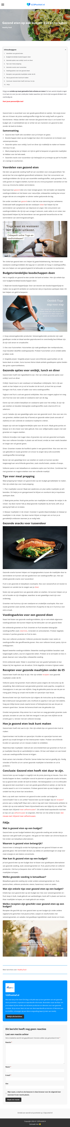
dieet (42, 205)
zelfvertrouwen (20, 813)
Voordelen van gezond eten (14, 53)
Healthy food (7, 27)
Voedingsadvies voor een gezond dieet (18, 71)
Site (6, 1084)
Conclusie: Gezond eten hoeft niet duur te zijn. (20, 81)
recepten (45, 674)
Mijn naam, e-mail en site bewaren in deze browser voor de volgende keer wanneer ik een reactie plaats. (34, 1093)
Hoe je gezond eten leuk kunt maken (17, 77)
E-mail (8, 1075)
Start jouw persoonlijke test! (13, 101)
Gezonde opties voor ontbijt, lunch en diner (19, 60)
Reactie (8, 1042)
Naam (8, 1067)
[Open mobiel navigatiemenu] (2, 5)
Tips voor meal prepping (13, 64)
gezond (17, 190)
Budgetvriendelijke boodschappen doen (18, 57)
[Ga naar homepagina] (36, 4)
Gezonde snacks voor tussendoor (16, 67)
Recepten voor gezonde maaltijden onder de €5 (20, 74)
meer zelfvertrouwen (28, 809)
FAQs (8, 84)
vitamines (23, 631)
